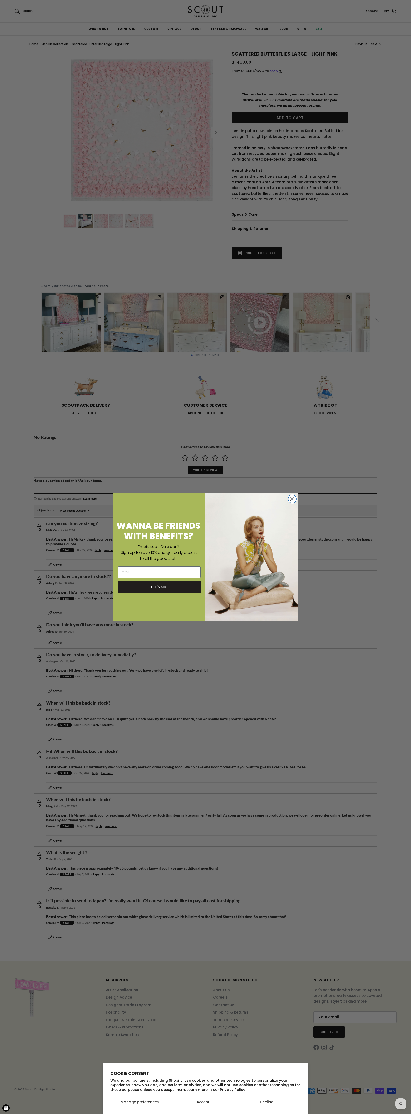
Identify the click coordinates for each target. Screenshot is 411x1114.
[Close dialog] (292, 499)
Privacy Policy (232, 1089)
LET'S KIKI (159, 587)
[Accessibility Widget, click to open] (6, 1108)
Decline (266, 1102)
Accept (203, 1102)
